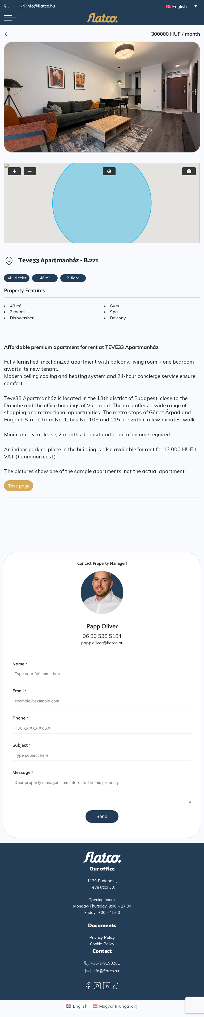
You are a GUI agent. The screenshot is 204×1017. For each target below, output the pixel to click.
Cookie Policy (102, 943)
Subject (21, 745)
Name (19, 663)
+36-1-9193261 (105, 963)
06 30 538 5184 (102, 636)
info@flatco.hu (40, 6)
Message (22, 772)
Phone (20, 718)
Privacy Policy (102, 937)
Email (19, 690)
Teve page (18, 486)
